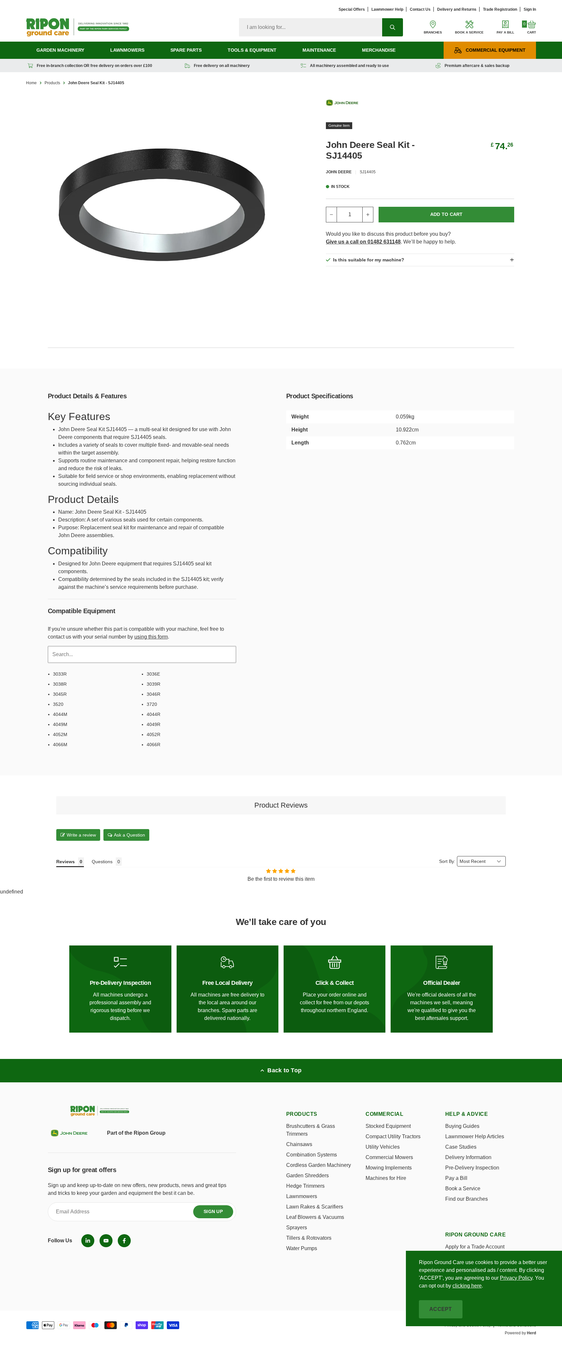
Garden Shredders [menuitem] (307, 1175)
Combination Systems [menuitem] (311, 1154)
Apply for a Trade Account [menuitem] (474, 1246)
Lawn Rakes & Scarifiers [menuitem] (314, 1206)
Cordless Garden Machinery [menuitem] (318, 1165)
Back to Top (284, 1070)
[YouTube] (106, 1240)
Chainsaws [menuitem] (299, 1144)
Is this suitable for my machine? (368, 259)
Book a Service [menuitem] (462, 1188)
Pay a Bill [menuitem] (456, 1178)
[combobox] (310, 27)
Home (31, 83)
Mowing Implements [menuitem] (389, 1167)
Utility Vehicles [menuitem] (383, 1147)
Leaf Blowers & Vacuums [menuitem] (315, 1217)
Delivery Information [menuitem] (468, 1157)
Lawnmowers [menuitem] (127, 50)
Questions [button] (102, 861)
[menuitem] (87, 1240)
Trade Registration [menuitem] (500, 9)
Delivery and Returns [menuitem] (456, 9)
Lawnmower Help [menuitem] (387, 9)
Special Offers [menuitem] (352, 9)
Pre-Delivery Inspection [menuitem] (472, 1167)
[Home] (77, 27)
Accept (440, 1309)
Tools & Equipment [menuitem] (252, 50)
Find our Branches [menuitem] (466, 1199)
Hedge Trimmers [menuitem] (305, 1186)
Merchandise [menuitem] (378, 50)
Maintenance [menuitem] (319, 50)
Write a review (81, 835)
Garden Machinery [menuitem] (60, 50)
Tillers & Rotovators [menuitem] (308, 1238)
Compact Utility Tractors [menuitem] (393, 1136)
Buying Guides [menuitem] (462, 1126)
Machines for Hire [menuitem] (386, 1178)
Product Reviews (281, 805)
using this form (151, 637)
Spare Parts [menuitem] (186, 50)
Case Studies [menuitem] (460, 1147)
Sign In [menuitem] (530, 9)
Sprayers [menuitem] (296, 1227)
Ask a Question (129, 835)
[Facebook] (124, 1240)
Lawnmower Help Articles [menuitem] (474, 1136)
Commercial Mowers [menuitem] (389, 1157)
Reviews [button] (65, 861)
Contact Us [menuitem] (420, 9)
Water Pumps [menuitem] (301, 1248)
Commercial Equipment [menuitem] (496, 50)
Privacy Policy (516, 1278)
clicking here (467, 1285)
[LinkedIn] (87, 1240)
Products (52, 83)
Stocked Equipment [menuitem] (388, 1126)
